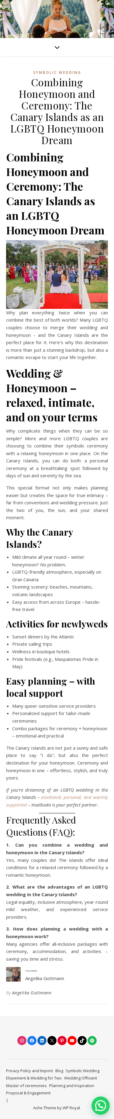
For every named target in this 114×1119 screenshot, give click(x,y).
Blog (59, 1070)
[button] (101, 1106)
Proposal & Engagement (28, 1093)
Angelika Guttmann (32, 993)
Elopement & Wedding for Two (34, 1078)
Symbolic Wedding (57, 72)
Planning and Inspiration (71, 1085)
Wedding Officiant (80, 1078)
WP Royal (71, 1107)
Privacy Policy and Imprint (29, 1070)
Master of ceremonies (26, 1085)
